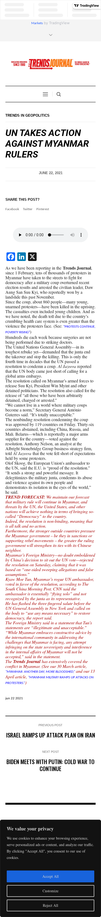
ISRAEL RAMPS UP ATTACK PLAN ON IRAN (50, 735)
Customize (50, 890)
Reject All (50, 905)
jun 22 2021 (14, 698)
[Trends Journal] (50, 64)
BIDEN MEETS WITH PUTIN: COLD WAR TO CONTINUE (50, 765)
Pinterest (42, 209)
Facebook (12, 209)
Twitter (28, 209)
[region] (50, 868)
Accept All (50, 876)
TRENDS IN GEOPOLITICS (27, 115)
